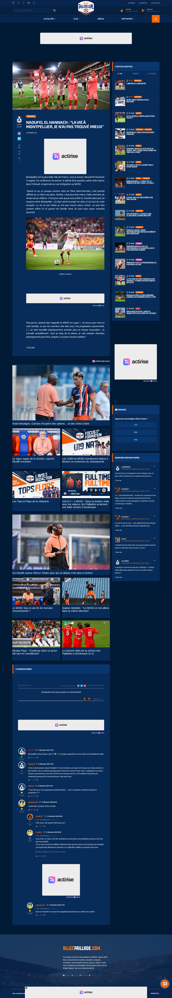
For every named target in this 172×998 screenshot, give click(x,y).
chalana (31, 764)
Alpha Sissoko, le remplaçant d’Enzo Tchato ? (140, 117)
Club (76, 19)
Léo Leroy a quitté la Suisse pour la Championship (139, 166)
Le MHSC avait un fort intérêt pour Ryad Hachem (139, 198)
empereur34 (33, 802)
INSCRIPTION (144, 3)
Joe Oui (31, 750)
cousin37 (39, 816)
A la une (31, 347)
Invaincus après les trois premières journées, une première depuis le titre (141, 296)
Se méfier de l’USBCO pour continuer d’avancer (140, 133)
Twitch (93, 975)
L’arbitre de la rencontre (136, 84)
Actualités (49, 19)
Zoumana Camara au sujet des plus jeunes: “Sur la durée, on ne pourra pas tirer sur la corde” (141, 150)
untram (31, 786)
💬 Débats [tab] (136, 73)
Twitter (76, 975)
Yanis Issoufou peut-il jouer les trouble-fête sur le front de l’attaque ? (141, 312)
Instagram (85, 975)
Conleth (39, 832)
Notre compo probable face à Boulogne (137, 101)
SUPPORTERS (127, 19)
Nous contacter (155, 3)
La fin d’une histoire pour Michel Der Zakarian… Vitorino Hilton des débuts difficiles (140, 280)
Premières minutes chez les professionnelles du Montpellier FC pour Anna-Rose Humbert (140, 248)
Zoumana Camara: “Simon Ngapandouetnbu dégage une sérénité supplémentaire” (141, 232)
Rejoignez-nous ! (155, 993)
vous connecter (98, 685)
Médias (101, 19)
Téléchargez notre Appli (132, 11)
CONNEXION (132, 3)
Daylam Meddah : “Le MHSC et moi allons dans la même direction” (138, 215)
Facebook (67, 975)
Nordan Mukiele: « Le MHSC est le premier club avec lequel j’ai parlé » (140, 182)
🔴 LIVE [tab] (120, 73)
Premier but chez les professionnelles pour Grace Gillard (141, 263)
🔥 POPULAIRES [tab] (151, 73)
